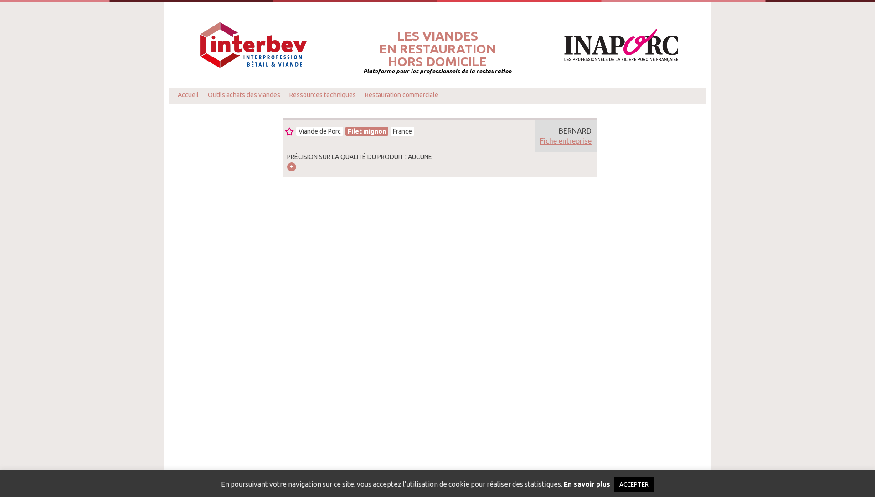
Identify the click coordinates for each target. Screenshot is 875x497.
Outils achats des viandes (244, 94)
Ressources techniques (322, 94)
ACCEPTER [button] (634, 484)
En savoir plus (587, 484)
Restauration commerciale (401, 94)
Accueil (188, 94)
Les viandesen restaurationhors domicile (437, 49)
